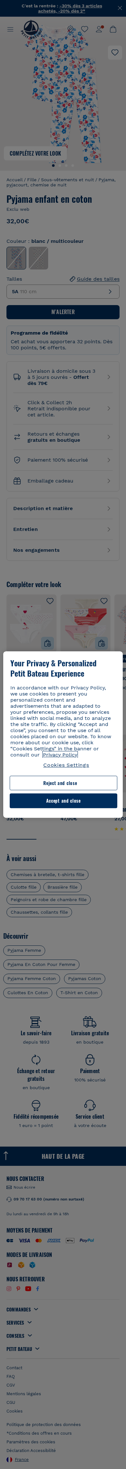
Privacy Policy (60, 755)
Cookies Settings (66, 765)
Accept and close (63, 801)
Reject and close (60, 783)
